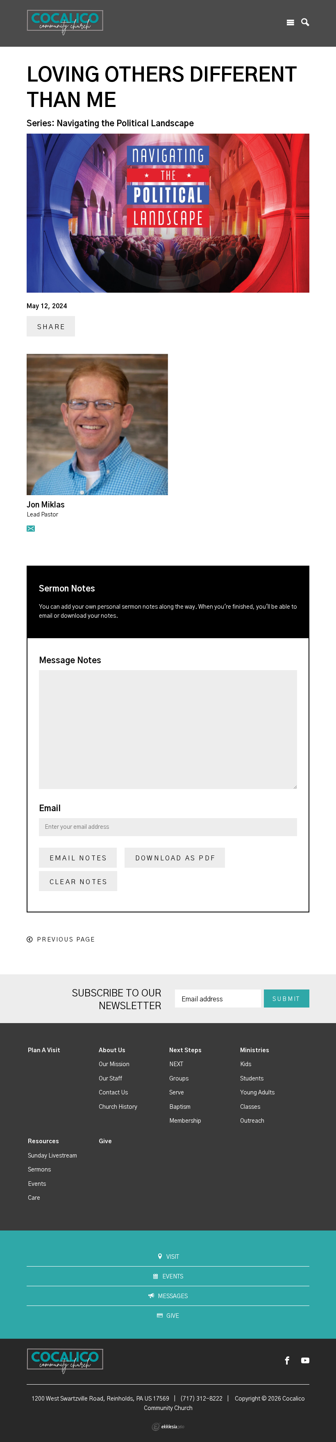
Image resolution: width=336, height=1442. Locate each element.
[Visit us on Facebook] (287, 1361)
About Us (112, 1050)
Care (34, 1198)
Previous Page (66, 940)
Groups (178, 1079)
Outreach (252, 1121)
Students (251, 1079)
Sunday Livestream (52, 1156)
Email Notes (78, 858)
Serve (176, 1093)
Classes (250, 1107)
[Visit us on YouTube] (305, 1361)
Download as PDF (175, 858)
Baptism (180, 1107)
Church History (118, 1107)
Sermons (39, 1170)
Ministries (254, 1050)
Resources (43, 1141)
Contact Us (113, 1093)
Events (37, 1184)
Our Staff (110, 1079)
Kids (245, 1064)
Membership (185, 1121)
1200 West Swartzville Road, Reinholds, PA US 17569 (100, 1399)
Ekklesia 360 (168, 1427)
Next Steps (185, 1050)
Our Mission (114, 1064)
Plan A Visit (44, 1050)
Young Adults (257, 1093)
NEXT (176, 1064)
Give (105, 1141)
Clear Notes (79, 882)
